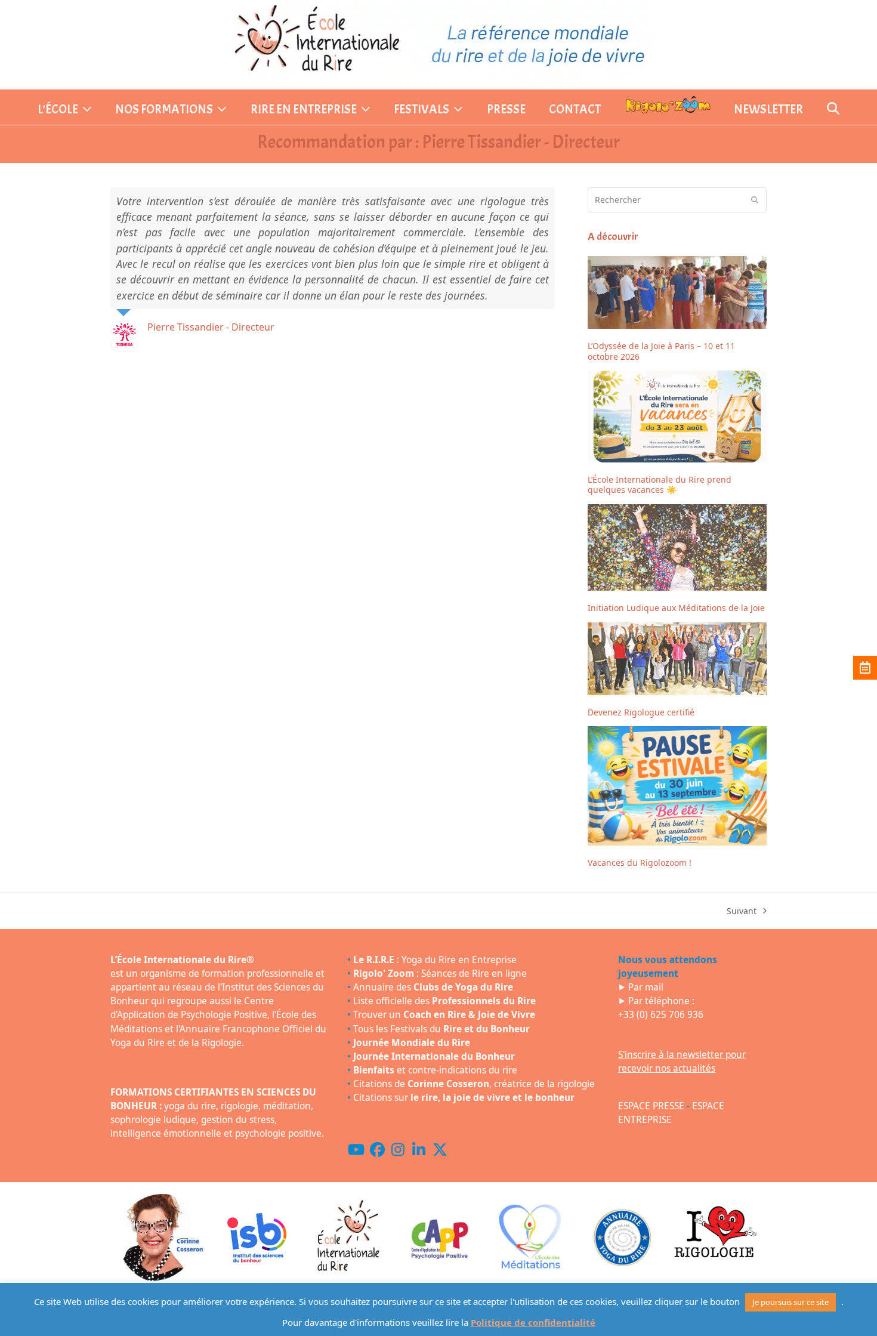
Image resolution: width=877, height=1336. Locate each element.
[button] (833, 110)
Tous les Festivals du (441, 1029)
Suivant (741, 911)
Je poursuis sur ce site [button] (790, 1302)
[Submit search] (754, 200)
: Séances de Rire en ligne (440, 973)
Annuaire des (433, 987)
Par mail (645, 987)
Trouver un (444, 1014)
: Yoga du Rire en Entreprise (435, 960)
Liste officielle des (444, 1001)
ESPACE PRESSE (651, 1106)
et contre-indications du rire (435, 1070)
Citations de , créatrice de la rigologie (474, 1084)
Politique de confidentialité (533, 1322)
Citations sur (464, 1097)
